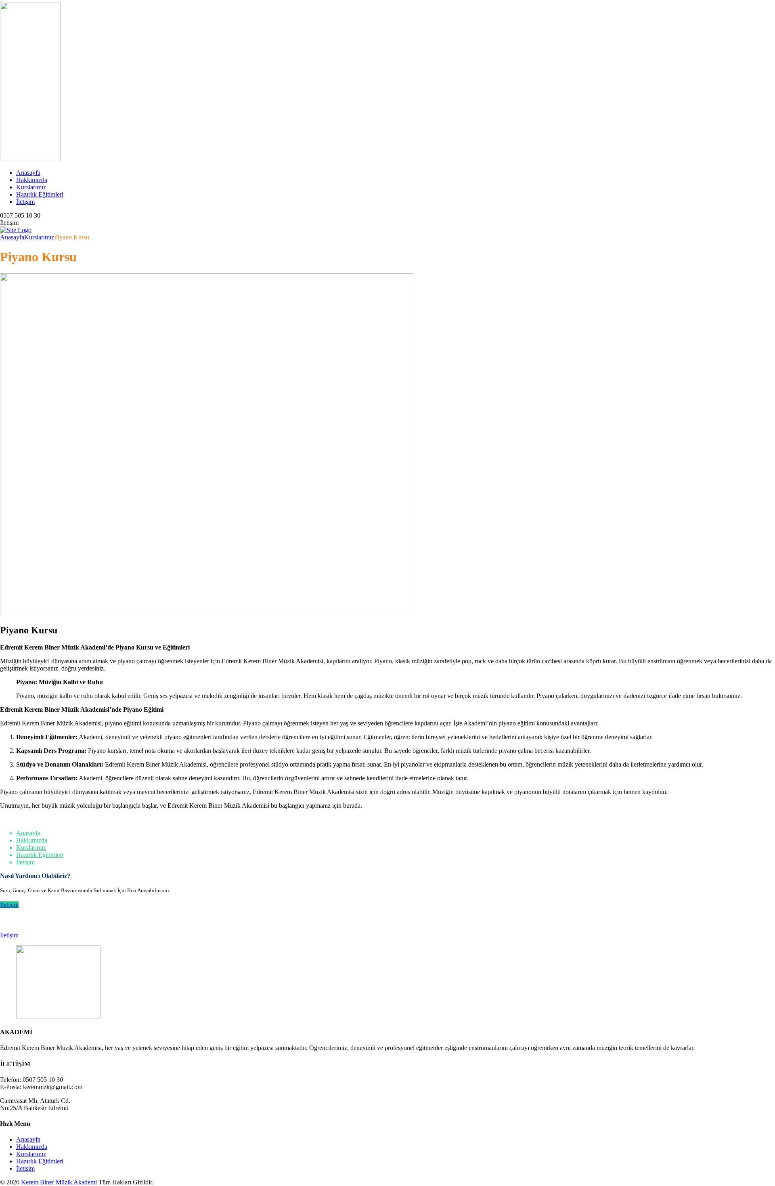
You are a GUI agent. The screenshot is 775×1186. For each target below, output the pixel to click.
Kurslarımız (31, 187)
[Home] (15, 229)
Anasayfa (28, 172)
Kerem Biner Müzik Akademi (59, 1182)
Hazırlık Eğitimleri (39, 194)
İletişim (25, 201)
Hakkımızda (31, 179)
